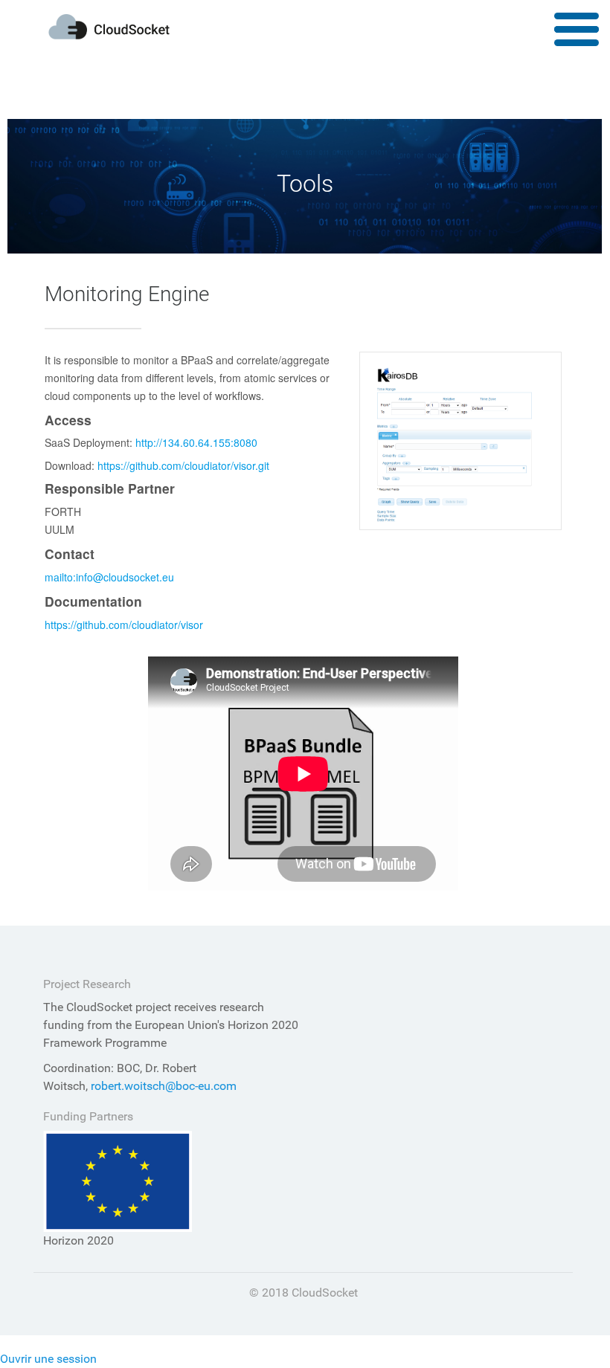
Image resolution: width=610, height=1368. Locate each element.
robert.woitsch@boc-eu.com (164, 1086)
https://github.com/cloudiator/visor (124, 624)
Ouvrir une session (48, 1359)
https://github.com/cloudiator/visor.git (183, 465)
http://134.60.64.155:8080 (196, 442)
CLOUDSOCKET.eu (109, 26)
